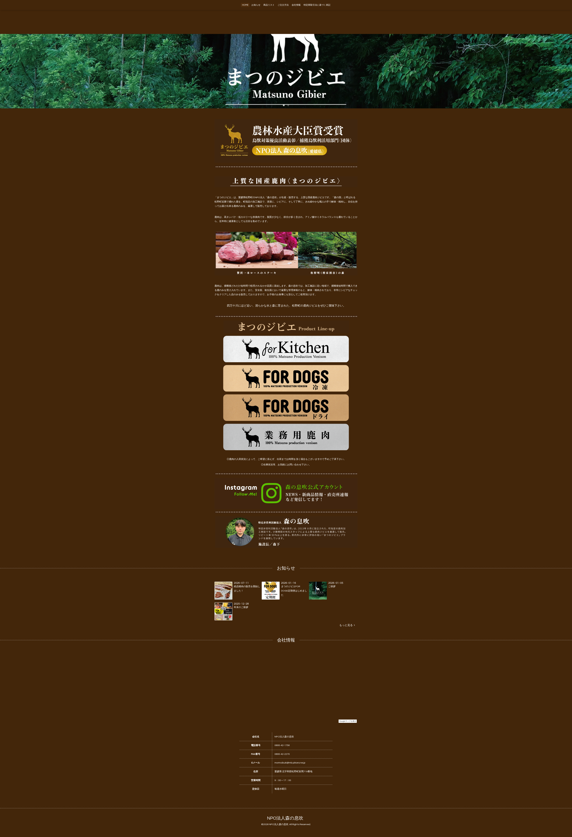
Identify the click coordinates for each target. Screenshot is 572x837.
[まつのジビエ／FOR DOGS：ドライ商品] (286, 420)
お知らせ (255, 5)
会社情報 (296, 5)
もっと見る (346, 625)
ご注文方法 (283, 5)
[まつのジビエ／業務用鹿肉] (286, 449)
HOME (245, 5)
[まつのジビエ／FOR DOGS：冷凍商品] (286, 391)
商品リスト (269, 5)
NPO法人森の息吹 (285, 818)
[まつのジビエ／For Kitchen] (286, 361)
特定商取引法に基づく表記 (317, 5)
